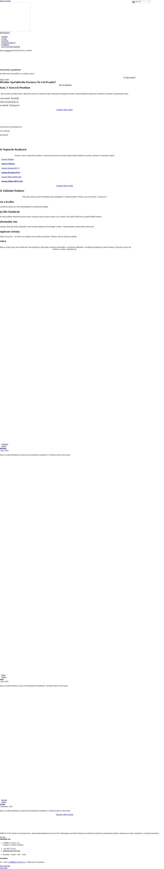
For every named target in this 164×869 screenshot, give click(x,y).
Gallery (3, 446)
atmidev (8, 51)
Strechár (4, 800)
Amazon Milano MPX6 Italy (11, 177)
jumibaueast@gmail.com (11, 851)
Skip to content (5, 1)
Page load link (5, 866)
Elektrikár (4, 444)
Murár (3, 675)
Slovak (138, 2)
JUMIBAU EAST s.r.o (17, 862)
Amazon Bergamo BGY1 (10, 168)
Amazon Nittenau (7, 159)
